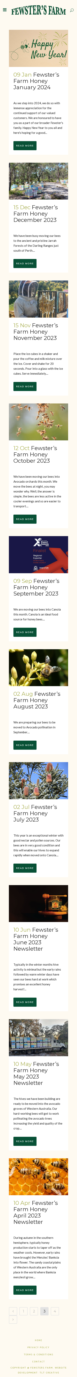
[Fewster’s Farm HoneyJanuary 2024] (38, 48)
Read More (25, 145)
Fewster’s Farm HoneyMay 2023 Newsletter (36, 1073)
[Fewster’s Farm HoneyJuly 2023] (38, 780)
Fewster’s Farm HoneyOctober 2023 (35, 454)
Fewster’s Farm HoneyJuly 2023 (35, 813)
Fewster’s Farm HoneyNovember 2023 (35, 331)
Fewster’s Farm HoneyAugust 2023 (36, 700)
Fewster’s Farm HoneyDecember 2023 (35, 213)
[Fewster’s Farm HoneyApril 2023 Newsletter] (38, 1176)
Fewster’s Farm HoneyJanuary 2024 (36, 81)
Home (38, 1340)
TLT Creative (49, 1373)
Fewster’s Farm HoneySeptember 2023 (36, 587)
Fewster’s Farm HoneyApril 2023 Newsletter (35, 1212)
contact (38, 1362)
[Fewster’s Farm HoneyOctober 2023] (38, 422)
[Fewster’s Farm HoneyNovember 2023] (38, 299)
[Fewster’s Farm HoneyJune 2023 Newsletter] (38, 903)
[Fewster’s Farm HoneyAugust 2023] (38, 667)
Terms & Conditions (38, 1354)
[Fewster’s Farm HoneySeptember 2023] (38, 554)
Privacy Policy (38, 1347)
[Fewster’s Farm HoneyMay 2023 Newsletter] (38, 1037)
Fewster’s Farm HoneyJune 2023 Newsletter (35, 939)
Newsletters (35, 93)
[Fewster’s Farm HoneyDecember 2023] (38, 181)
